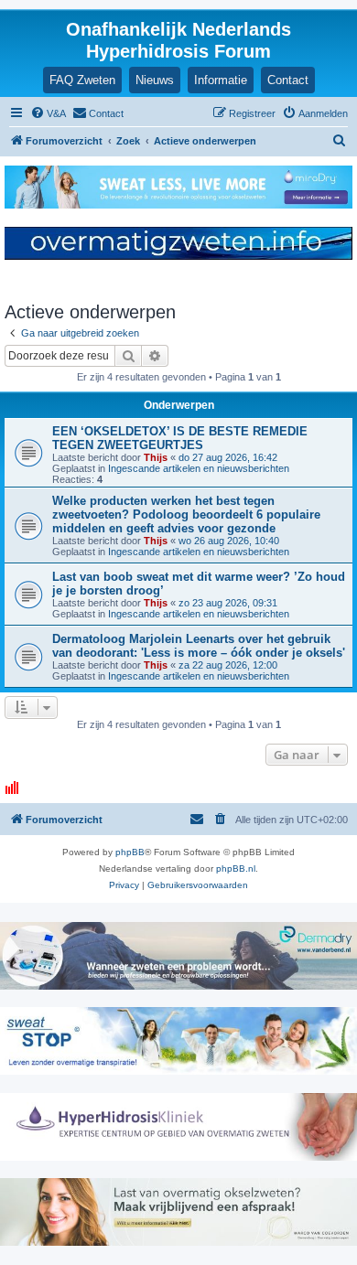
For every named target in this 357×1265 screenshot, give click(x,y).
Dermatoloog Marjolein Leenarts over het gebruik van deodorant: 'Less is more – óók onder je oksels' (198, 645)
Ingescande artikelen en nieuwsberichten (198, 468)
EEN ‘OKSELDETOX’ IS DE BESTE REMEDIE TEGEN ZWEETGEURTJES (180, 438)
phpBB (130, 852)
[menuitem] (48, 113)
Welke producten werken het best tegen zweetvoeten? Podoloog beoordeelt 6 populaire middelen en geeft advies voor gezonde (186, 514)
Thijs (156, 457)
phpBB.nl (235, 868)
